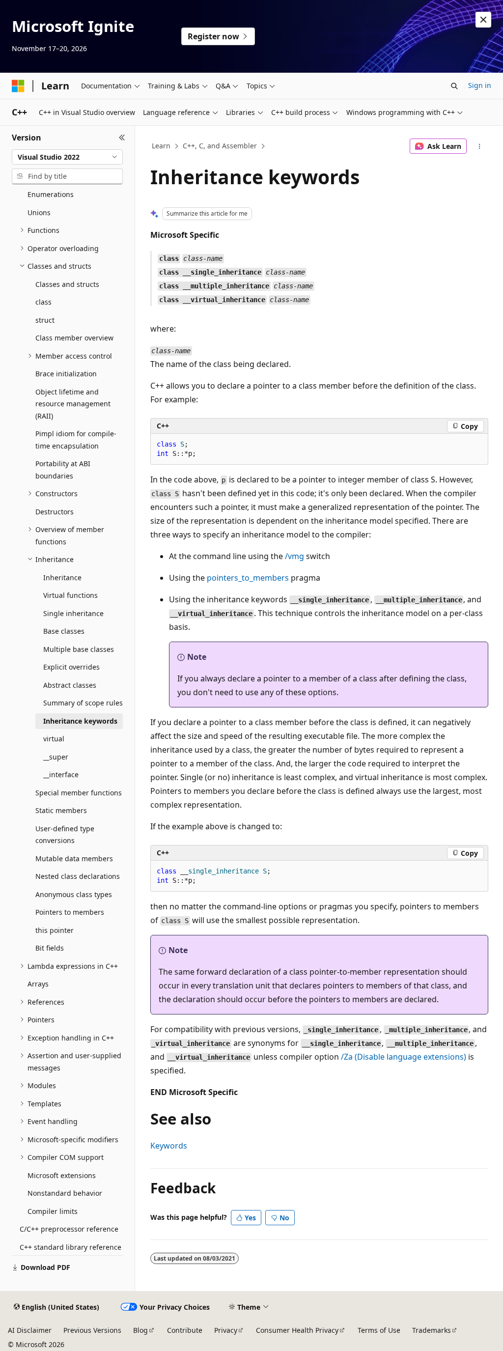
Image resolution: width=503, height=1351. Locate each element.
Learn (161, 145)
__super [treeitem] (55, 756)
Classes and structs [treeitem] (67, 284)
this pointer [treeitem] (54, 930)
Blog (140, 1330)
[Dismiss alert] (483, 20)
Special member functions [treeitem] (78, 792)
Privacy (225, 1330)
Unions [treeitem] (39, 212)
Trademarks (431, 1330)
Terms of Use (379, 1330)
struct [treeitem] (45, 320)
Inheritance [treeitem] (62, 577)
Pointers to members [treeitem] (69, 912)
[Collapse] (122, 137)
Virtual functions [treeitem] (70, 595)
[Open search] (454, 86)
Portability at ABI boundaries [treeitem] (62, 469)
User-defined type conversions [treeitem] (64, 834)
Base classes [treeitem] (63, 631)
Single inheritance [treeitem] (73, 613)
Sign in (479, 85)
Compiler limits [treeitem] (53, 1211)
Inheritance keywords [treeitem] (80, 721)
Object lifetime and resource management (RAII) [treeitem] (73, 404)
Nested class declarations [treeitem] (77, 876)
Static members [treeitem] (61, 810)
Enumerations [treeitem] (51, 194)
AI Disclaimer (30, 1330)
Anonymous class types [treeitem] (73, 894)
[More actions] (479, 146)
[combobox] (67, 157)
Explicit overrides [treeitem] (71, 667)
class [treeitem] (43, 302)
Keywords (168, 1145)
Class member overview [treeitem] (74, 337)
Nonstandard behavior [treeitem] (65, 1193)
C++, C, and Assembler (220, 145)
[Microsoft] (18, 86)
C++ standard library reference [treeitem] (70, 1247)
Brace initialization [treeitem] (66, 373)
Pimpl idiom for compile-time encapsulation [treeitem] (75, 439)
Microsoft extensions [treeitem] (62, 1175)
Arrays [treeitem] (38, 983)
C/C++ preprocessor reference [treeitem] (69, 1229)
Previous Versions (92, 1330)
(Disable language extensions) (403, 1056)
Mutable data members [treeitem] (74, 858)
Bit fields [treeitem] (49, 948)
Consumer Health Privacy (297, 1330)
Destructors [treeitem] (54, 511)
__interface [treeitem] (61, 774)
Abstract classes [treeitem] (69, 685)
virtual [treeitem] (53, 738)
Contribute (184, 1330)
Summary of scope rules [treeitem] (83, 702)
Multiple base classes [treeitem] (78, 649)
